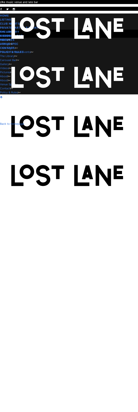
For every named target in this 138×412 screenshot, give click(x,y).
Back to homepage (12, 123)
